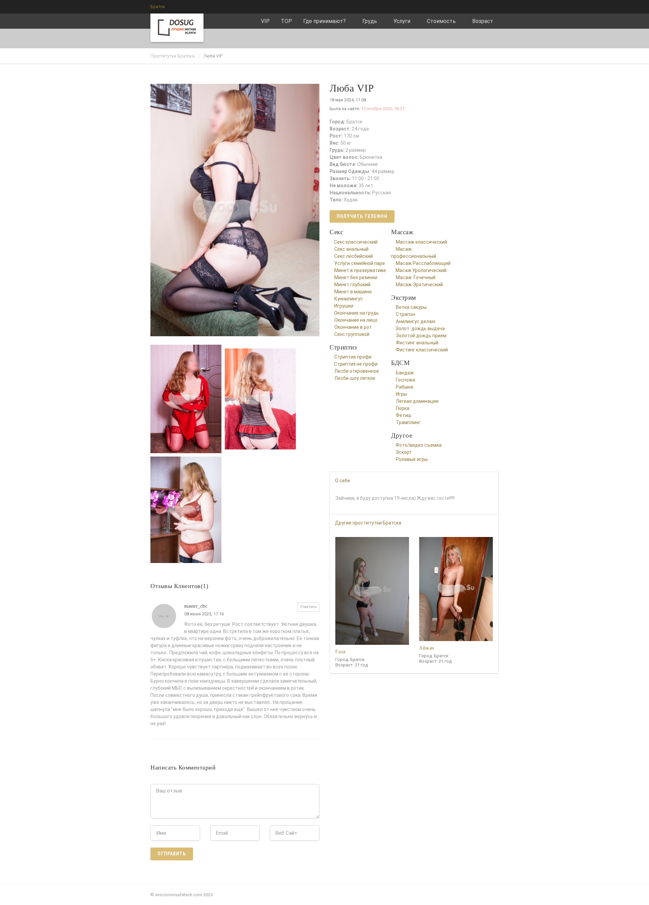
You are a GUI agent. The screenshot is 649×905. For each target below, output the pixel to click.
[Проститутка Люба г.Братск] (236, 208)
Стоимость (441, 21)
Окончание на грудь (356, 313)
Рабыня (404, 387)
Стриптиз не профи (356, 364)
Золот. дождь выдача (420, 328)
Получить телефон (362, 216)
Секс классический (356, 242)
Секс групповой (351, 334)
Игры (401, 394)
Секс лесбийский (353, 256)
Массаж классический (421, 242)
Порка (402, 408)
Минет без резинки (355, 277)
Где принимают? (324, 21)
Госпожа (405, 380)
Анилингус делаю (415, 321)
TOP (286, 21)
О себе (342, 480)
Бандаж (405, 372)
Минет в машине (353, 291)
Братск (157, 6)
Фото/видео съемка (418, 445)
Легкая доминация (417, 401)
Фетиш (403, 415)
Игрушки (343, 306)
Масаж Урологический (421, 270)
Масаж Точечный (415, 277)
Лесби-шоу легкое (354, 378)
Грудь (369, 21)
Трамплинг (408, 422)
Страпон (405, 314)
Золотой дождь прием (421, 335)
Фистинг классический (422, 349)
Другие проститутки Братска (368, 522)
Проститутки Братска (172, 55)
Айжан (426, 648)
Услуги (401, 21)
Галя (340, 651)
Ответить (308, 607)
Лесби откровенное (356, 371)
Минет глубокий (352, 284)
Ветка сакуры (411, 307)
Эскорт (403, 452)
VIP (265, 21)
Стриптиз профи (352, 357)
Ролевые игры (412, 459)
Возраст (482, 21)
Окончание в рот (353, 327)
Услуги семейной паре (359, 263)
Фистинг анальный (417, 342)
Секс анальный (351, 249)
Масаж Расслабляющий (423, 263)
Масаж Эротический (419, 284)
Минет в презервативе (360, 270)
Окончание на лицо (356, 320)
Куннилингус (348, 298)
